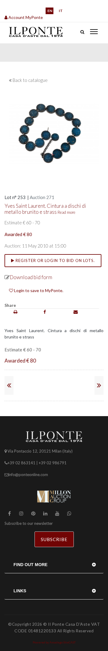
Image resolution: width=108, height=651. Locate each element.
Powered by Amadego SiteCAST (54, 642)
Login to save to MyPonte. (38, 290)
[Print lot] (15, 311)
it (61, 10)
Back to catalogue (30, 80)
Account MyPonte (25, 17)
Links (20, 590)
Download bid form (31, 277)
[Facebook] (45, 311)
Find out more (30, 564)
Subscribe (54, 539)
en (49, 10)
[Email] (76, 311)
